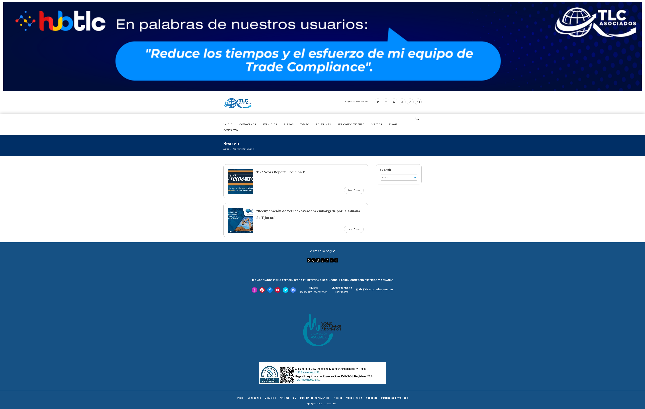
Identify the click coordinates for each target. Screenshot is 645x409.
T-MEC (304, 124)
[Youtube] (402, 102)
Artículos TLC (288, 398)
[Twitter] (378, 102)
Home (226, 149)
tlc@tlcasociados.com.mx (356, 102)
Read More (354, 190)
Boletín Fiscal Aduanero (315, 398)
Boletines (323, 124)
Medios (376, 124)
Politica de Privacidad (394, 398)
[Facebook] (386, 102)
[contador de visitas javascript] (322, 260)
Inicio (228, 124)
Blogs (393, 124)
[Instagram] (410, 102)
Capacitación (354, 398)
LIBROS (289, 124)
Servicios (270, 124)
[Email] (418, 102)
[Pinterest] (394, 102)
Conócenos (247, 124)
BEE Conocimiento (351, 124)
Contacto (230, 130)
